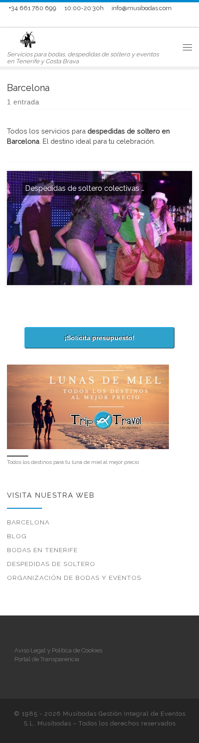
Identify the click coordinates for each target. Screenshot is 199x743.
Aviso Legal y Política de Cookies (58, 650)
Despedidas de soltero (51, 563)
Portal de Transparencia (46, 659)
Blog (17, 536)
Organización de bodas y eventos (74, 577)
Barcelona (28, 522)
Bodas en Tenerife (42, 550)
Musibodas (54, 723)
